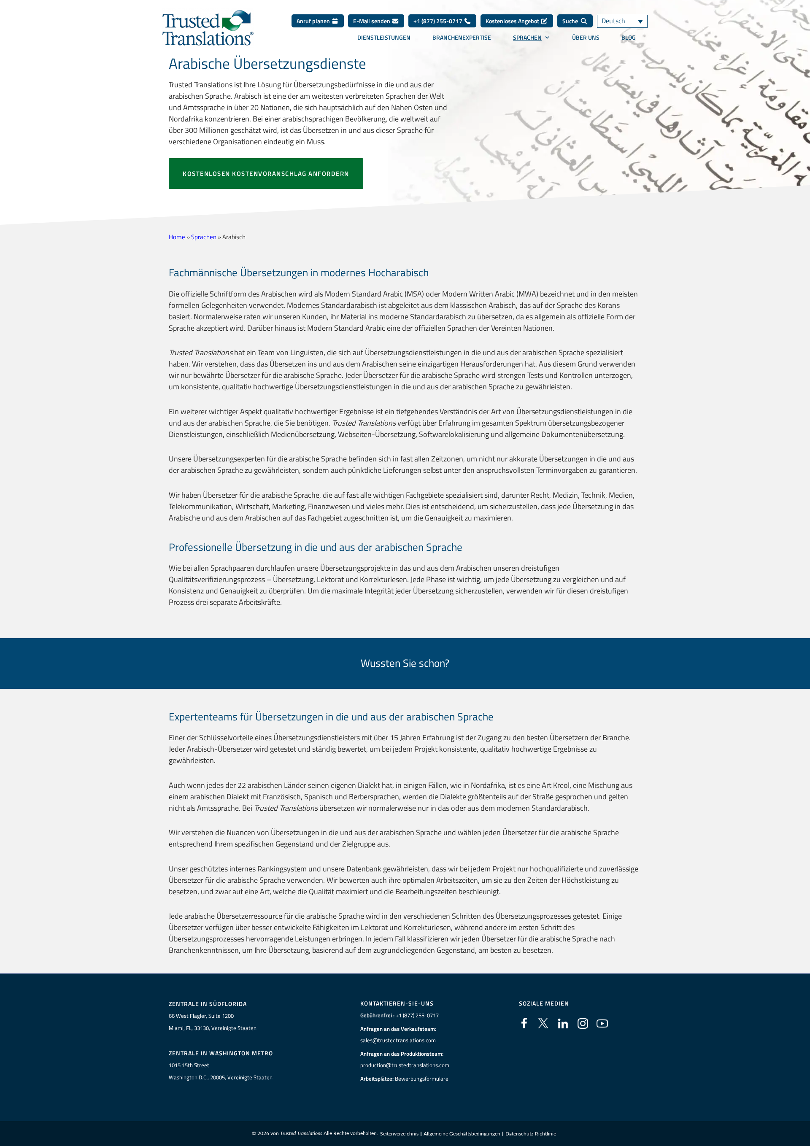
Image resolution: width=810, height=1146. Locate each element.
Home (177, 237)
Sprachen (527, 37)
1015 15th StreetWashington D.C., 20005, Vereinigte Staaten (221, 1071)
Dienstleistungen (383, 37)
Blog (628, 37)
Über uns (585, 37)
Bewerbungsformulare (421, 1078)
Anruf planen (314, 20)
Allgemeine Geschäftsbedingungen (462, 1133)
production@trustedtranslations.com (404, 1065)
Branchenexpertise (461, 37)
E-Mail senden (372, 20)
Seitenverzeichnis (399, 1133)
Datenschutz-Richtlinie (530, 1133)
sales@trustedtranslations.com (398, 1040)
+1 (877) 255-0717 (438, 20)
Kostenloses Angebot (513, 20)
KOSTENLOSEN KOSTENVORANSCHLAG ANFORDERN (266, 173)
